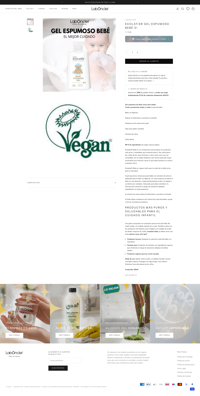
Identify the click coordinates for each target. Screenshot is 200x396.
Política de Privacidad (184, 357)
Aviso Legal (181, 368)
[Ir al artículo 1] (30, 21)
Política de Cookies (184, 376)
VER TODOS (14, 335)
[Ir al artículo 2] (30, 30)
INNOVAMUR (101, 387)
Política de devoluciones (185, 365)
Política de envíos (183, 361)
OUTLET (30, 9)
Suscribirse (58, 368)
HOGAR (65, 9)
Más (74, 9)
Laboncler (130, 20)
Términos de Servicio (184, 372)
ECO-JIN (53, 9)
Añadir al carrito (149, 61)
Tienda (41, 9)
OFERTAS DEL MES (14, 9)
